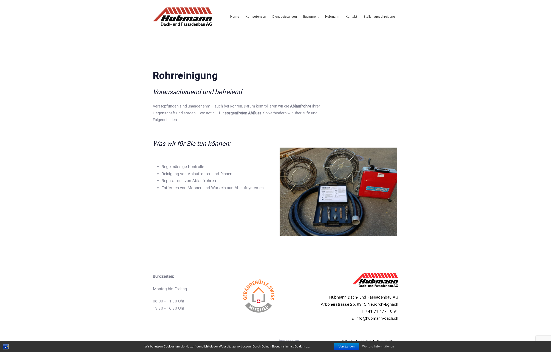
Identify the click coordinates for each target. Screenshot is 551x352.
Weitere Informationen (378, 346)
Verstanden (347, 346)
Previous (273, 191)
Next (403, 191)
